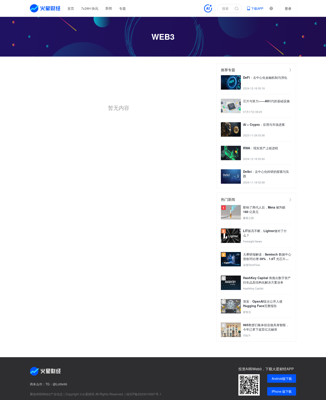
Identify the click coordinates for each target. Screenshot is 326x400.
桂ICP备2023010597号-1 (143, 394)
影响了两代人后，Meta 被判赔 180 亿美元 (264, 209)
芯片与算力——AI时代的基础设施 (266, 101)
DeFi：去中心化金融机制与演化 (265, 77)
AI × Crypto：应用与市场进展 (264, 124)
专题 (122, 8)
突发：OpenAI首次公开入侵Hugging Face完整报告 (262, 303)
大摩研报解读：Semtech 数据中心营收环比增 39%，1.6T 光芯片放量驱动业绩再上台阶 (267, 256)
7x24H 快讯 (89, 8)
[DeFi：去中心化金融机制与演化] (231, 82)
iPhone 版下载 (282, 391)
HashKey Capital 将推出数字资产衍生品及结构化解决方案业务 (267, 280)
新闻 (108, 8)
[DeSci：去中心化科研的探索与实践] (231, 176)
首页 (70, 8)
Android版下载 (282, 378)
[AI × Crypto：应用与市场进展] (231, 129)
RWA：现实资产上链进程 (260, 148)
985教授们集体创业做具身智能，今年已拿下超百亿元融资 (266, 327)
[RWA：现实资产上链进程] (231, 153)
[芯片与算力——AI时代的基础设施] (231, 106)
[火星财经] (45, 8)
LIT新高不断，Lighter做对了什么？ (265, 233)
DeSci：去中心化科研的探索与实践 (266, 173)
